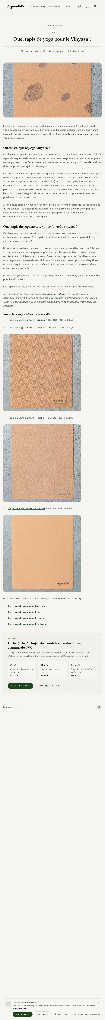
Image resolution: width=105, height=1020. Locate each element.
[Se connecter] (87, 6)
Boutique (34, 6)
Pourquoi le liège (51, 686)
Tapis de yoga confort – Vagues (26, 327)
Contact (67, 6)
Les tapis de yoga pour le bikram (27, 624)
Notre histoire (54, 6)
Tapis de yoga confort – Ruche (26, 418)
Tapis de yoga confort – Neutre (26, 508)
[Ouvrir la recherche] (79, 6)
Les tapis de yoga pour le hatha (26, 618)
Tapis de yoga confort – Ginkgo (26, 320)
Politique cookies (20, 1008)
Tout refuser (42, 1014)
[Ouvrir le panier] (95, 6)
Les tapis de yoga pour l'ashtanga (27, 606)
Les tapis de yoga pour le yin (24, 612)
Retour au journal (54, 25)
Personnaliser (62, 1014)
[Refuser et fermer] (98, 1002)
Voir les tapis (20, 686)
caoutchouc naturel (53, 294)
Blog (43, 6)
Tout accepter (22, 1014)
